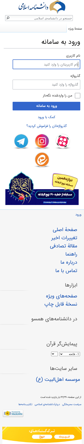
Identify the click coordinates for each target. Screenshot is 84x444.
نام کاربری (73, 55)
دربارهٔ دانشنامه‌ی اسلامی (47, 404)
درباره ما (68, 262)
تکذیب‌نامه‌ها (25, 404)
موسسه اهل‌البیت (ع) (58, 379)
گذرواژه (75, 76)
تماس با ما (66, 271)
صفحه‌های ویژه (61, 296)
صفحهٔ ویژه (75, 28)
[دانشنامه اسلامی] (42, 7)
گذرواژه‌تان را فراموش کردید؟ (46, 126)
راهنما (71, 254)
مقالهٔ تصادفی (63, 246)
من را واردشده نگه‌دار (57, 95)
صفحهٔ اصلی (65, 230)
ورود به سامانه (46, 106)
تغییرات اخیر (64, 238)
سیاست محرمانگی (71, 404)
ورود (78, 214)
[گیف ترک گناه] (42, 435)
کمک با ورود (46, 117)
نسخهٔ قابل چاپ (60, 304)
